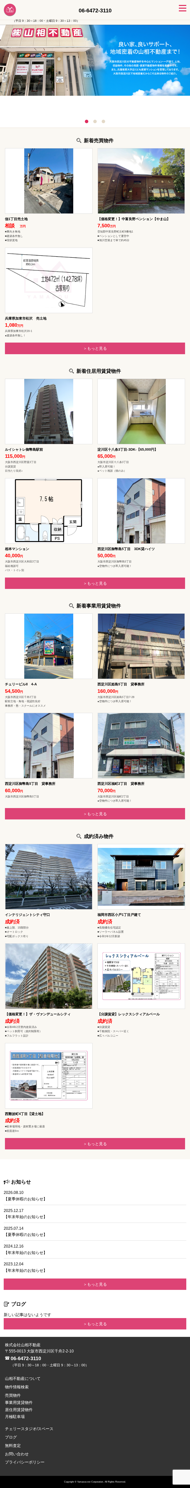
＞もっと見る (95, 348)
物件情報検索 (17, 1387)
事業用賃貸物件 (19, 1402)
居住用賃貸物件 (19, 1410)
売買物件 (13, 1395)
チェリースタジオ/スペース (29, 1429)
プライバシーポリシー (25, 1462)
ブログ (11, 1437)
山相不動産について (23, 1378)
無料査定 (13, 1445)
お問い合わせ (17, 1454)
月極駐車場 (15, 1417)
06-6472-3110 (26, 1358)
